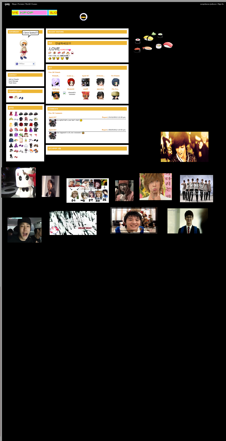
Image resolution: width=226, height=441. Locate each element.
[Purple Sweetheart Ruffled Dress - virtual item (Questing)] (16, 147)
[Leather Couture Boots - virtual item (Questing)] (35, 147)
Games (34, 4)
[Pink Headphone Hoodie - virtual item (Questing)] (25, 153)
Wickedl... (56, 76)
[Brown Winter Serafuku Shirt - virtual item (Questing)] (25, 137)
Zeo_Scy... (115, 89)
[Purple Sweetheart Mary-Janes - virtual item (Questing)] (21, 147)
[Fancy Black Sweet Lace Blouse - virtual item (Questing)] (25, 126)
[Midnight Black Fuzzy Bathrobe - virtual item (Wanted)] (21, 121)
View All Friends (54, 72)
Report (104, 117)
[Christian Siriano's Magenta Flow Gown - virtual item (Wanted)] (11, 116)
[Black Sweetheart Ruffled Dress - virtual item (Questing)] (11, 147)
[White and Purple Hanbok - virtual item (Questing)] (30, 132)
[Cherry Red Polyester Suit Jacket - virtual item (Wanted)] (21, 126)
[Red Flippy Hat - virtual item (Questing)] (16, 132)
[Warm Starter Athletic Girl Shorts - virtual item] (11, 99)
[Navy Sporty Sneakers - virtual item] (21, 99)
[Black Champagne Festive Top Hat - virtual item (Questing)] (11, 153)
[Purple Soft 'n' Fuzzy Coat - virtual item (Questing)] (16, 137)
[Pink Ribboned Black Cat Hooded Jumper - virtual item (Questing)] (30, 147)
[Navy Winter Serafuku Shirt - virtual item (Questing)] (11, 142)
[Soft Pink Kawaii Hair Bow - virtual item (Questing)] (35, 137)
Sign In (221, 4)
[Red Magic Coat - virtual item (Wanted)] (25, 121)
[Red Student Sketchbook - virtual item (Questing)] (21, 142)
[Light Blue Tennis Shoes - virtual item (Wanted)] (16, 121)
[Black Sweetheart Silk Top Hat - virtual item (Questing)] (11, 137)
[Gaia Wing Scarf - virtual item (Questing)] (30, 142)
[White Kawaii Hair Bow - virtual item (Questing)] (30, 137)
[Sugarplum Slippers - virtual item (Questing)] (21, 153)
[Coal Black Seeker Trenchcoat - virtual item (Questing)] (35, 126)
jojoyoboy (100, 89)
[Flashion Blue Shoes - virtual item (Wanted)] (30, 121)
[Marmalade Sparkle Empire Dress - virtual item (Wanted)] (11, 126)
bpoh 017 (85, 76)
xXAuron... (100, 76)
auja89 (85, 89)
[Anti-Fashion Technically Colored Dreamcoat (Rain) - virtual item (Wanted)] (16, 126)
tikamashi (70, 89)
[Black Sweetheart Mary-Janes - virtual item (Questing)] (35, 142)
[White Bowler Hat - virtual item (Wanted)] (30, 116)
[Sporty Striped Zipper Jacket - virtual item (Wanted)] (35, 121)
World (27, 4)
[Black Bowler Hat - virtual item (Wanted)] (25, 116)
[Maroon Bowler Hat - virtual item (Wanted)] (35, 116)
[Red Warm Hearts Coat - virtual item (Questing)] (30, 126)
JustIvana (55, 89)
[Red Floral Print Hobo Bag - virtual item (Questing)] (11, 132)
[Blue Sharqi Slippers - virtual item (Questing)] (35, 153)
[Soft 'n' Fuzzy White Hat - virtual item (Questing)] (25, 147)
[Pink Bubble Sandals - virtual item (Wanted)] (16, 153)
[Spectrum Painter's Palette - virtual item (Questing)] (16, 142)
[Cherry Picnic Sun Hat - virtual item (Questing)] (21, 132)
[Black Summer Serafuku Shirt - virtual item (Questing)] (35, 132)
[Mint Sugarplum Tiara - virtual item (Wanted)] (11, 121)
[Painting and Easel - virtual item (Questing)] (25, 142)
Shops (14, 4)
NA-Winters (115, 76)
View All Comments (55, 113)
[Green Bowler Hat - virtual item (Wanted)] (21, 116)
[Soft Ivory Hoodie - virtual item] (16, 99)
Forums (21, 4)
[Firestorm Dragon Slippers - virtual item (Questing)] (16, 158)
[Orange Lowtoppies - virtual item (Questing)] (30, 153)
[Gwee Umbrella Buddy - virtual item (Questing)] (21, 137)
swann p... (70, 76)
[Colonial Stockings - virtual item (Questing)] (11, 158)
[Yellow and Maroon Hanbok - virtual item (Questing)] (25, 132)
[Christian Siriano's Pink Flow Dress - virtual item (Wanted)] (16, 116)
